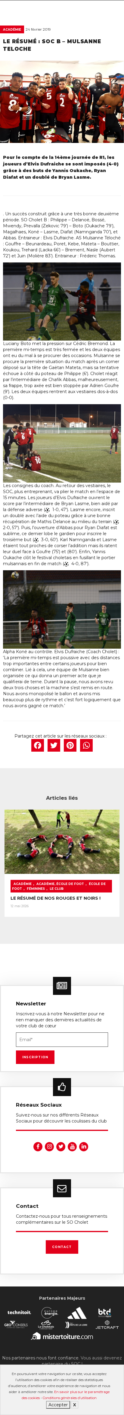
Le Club (57, 889)
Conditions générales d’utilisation (70, 1398)
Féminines (36, 889)
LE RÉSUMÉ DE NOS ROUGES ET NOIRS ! (56, 898)
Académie (12, 30)
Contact (62, 1247)
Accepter (58, 1404)
